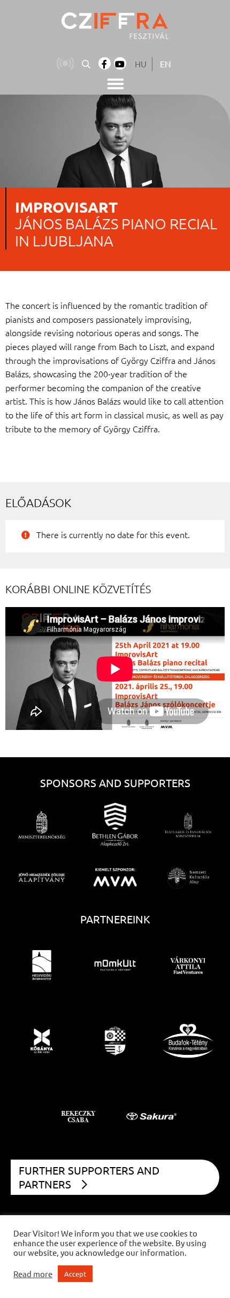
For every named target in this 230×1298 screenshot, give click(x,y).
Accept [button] (75, 1273)
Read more (32, 1274)
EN (165, 63)
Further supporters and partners (89, 1177)
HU (141, 63)
